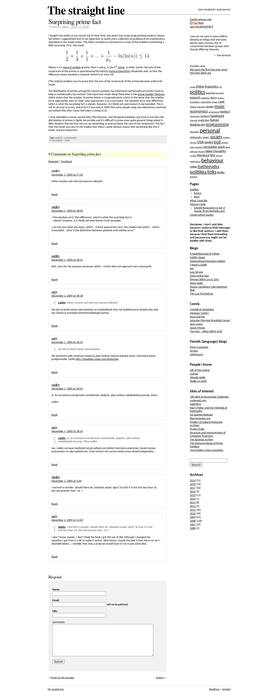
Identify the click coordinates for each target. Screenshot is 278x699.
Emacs (197, 193)
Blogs (227, 147)
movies (219, 156)
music (220, 106)
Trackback (66, 161)
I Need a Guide (198, 265)
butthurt (205, 116)
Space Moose (197, 328)
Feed (67, 140)
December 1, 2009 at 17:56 (67, 175)
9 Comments (56, 140)
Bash (196, 197)
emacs (215, 102)
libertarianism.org (200, 418)
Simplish (226, 689)
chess (200, 87)
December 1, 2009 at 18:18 (67, 296)
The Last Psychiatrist (201, 294)
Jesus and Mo (197, 317)
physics (193, 143)
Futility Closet (197, 257)
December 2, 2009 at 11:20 (67, 520)
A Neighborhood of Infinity (205, 254)
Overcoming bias (199, 276)
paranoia (210, 93)
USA (200, 142)
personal (210, 131)
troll (217, 142)
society (216, 137)
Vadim (55, 477)
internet (193, 120)
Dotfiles (194, 189)
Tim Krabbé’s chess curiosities (206, 450)
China (193, 107)
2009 (193, 517)
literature (203, 155)
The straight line (86, 10)
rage (221, 101)
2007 (193, 524)
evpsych (195, 97)
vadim (55, 207)
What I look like (198, 200)
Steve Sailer (196, 283)
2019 (193, 480)
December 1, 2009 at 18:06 (67, 211)
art (220, 87)
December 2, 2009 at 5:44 (66, 481)
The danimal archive (201, 439)
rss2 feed (198, 23)
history (221, 98)
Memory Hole (198, 204)
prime (121, 67)
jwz (192, 268)
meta (193, 166)
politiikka (198, 172)
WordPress (214, 689)
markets (198, 147)
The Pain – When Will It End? (206, 331)
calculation (210, 147)
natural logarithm (119, 71)
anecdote (201, 107)
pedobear (205, 98)
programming (217, 125)
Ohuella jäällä (197, 377)
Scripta (194, 351)
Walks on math (198, 381)
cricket (193, 156)
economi (220, 93)
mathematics (70, 138)
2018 (193, 484)
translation (195, 102)
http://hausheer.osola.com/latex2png (97, 359)
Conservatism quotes (201, 215)
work (221, 147)
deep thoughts (216, 151)
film (212, 155)
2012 (193, 506)
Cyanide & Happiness (202, 309)
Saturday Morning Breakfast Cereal (210, 320)
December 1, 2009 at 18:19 (67, 342)
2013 (193, 502)
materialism (205, 102)
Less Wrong (196, 272)
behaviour (212, 161)
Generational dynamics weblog (207, 261)
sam (65, 27)
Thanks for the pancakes (62, 678)
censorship (195, 116)
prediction (203, 120)
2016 (193, 491)
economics (199, 112)
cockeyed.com (198, 400)
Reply (54, 194)
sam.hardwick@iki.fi (201, 26)
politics (197, 92)
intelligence (195, 162)
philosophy (196, 137)
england (193, 177)
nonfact (225, 111)
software (194, 152)
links (211, 172)
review (210, 106)
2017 (193, 488)
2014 (193, 499)
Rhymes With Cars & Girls (204, 279)
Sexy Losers (196, 324)
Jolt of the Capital (200, 370)
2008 (193, 521)
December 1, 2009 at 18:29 (67, 388)
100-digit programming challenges (209, 397)
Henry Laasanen (199, 347)
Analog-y (160, 678)
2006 (193, 528)
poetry (206, 137)
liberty (213, 98)
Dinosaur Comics (199, 313)
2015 (193, 495)
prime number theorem (151, 94)
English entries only (201, 19)
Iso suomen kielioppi (201, 415)
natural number (72, 67)
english (58, 138)
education (194, 132)
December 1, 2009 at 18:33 (67, 431)
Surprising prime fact (74, 21)
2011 (193, 510)
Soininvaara (196, 354)
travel (192, 87)
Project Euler (197, 429)
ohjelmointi (213, 112)
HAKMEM (195, 404)
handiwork (217, 116)
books (220, 172)
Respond (53, 161)
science (226, 137)
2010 (193, 513)
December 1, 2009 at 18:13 (67, 260)
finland (201, 152)
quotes (208, 142)
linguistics (212, 86)
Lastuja (194, 374)
